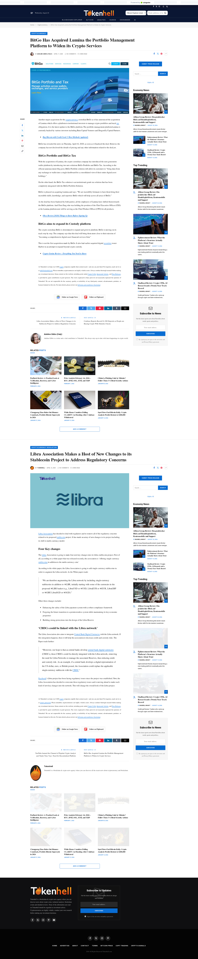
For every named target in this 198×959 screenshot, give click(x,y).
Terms (95, 946)
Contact (85, 946)
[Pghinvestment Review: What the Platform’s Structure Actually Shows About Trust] (139, 140)
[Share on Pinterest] (161, 54)
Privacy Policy (148, 342)
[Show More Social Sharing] (166, 54)
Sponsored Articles (102, 274)
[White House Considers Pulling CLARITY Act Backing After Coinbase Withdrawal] (79, 400)
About (75, 946)
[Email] (22, 146)
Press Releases (116, 274)
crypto (62, 267)
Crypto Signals (138, 946)
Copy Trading (122, 946)
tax (118, 123)
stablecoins (42, 562)
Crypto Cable (92, 274)
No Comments (71, 54)
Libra (44, 555)
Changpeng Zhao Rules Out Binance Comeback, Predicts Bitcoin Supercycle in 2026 (45, 415)
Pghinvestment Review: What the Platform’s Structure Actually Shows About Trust (157, 139)
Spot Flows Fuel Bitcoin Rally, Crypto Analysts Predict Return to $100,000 (112, 413)
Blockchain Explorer (72, 20)
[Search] (167, 6)
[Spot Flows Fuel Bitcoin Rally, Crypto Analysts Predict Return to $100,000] (113, 400)
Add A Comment (79, 429)
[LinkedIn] (22, 135)
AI (135, 20)
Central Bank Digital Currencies (87, 634)
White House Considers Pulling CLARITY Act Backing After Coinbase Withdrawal (79, 415)
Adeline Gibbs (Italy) (44, 54)
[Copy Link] (22, 151)
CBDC (76, 670)
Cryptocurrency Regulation (44, 447)
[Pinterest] (22, 141)
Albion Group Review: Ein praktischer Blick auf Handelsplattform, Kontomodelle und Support (149, 119)
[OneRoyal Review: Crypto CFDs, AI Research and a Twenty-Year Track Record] (139, 153)
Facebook (42, 678)
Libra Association (45, 533)
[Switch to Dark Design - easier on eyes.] (163, 6)
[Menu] (32, 13)
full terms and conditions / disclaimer (89, 285)
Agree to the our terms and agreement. (100, 916)
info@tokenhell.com (46, 270)
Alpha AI (150, 82)
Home (54, 946)
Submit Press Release (150, 64)
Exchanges (125, 20)
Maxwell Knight (140, 125)
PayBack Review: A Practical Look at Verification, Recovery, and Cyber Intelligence (44, 380)
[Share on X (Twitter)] (158, 54)
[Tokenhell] (99, 13)
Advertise (64, 946)
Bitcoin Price (107, 946)
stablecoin (61, 537)
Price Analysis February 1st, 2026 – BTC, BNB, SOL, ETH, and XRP (77, 379)
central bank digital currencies (101, 649)
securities (107, 243)
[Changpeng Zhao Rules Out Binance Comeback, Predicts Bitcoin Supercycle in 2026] (46, 400)
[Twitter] (22, 130)
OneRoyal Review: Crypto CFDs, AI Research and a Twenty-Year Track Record (156, 152)
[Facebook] (22, 125)
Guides (113, 20)
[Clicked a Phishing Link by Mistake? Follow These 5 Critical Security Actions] (113, 365)
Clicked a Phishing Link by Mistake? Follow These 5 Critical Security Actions (113, 379)
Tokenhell (41, 468)
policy (104, 916)
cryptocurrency (72, 119)
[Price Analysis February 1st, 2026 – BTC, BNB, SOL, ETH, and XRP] (79, 365)
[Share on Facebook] (154, 54)
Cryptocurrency (38, 33)
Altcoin (90, 20)
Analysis (101, 20)
